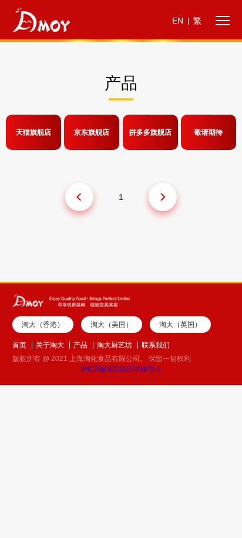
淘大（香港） (43, 324)
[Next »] (163, 197)
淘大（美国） (111, 324)
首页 (19, 345)
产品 (80, 345)
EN (177, 20)
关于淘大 (50, 345)
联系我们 (156, 345)
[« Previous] (79, 197)
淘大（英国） (180, 324)
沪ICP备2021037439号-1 (120, 369)
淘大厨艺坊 (114, 345)
